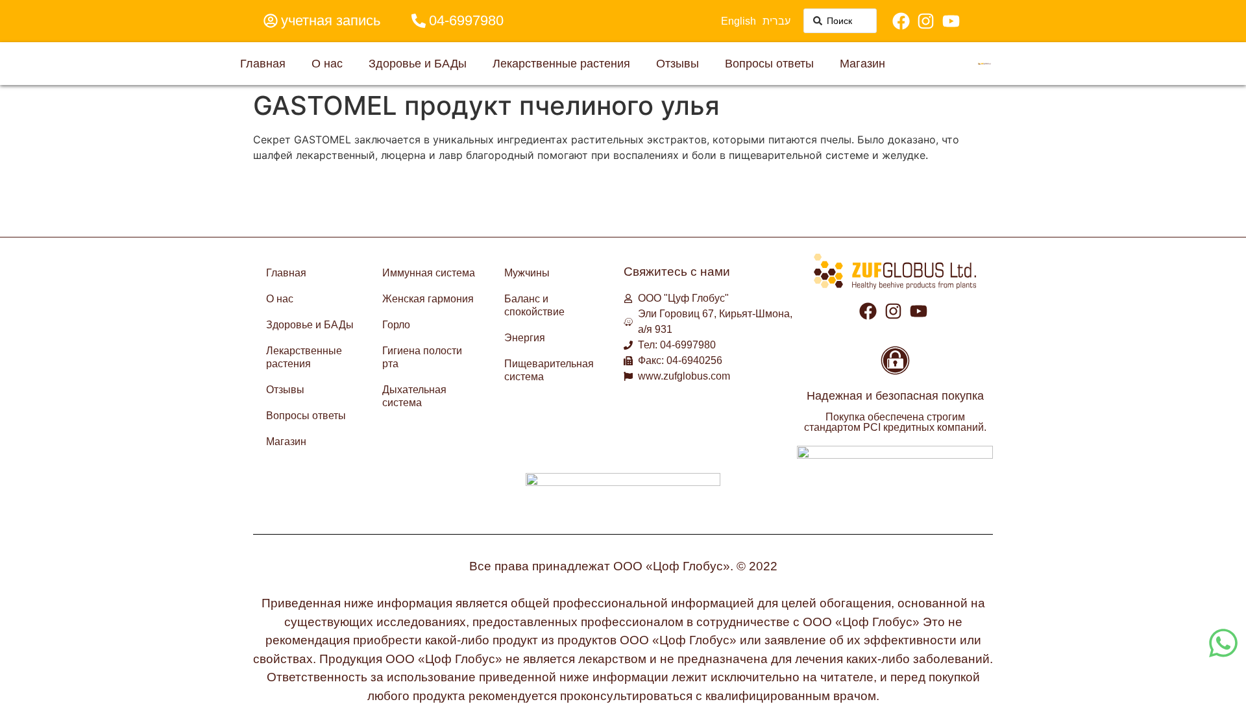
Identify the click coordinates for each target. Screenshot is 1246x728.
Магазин (862, 63)
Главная (263, 63)
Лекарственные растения (561, 63)
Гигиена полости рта (422, 357)
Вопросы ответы (769, 63)
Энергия (524, 337)
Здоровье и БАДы (418, 63)
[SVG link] (984, 63)
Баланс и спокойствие (534, 305)
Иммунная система (428, 272)
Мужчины (527, 272)
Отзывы (677, 63)
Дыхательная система (414, 396)
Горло (396, 324)
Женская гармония (428, 298)
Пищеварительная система (549, 370)
